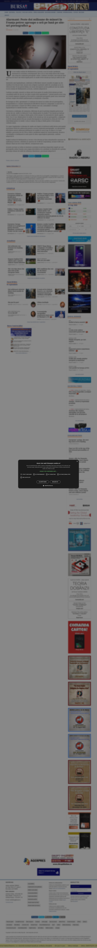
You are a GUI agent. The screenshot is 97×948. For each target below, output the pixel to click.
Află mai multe (51, 468)
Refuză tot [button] (55, 481)
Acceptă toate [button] (42, 481)
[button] (48, 471)
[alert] (48, 474)
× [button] (77, 461)
